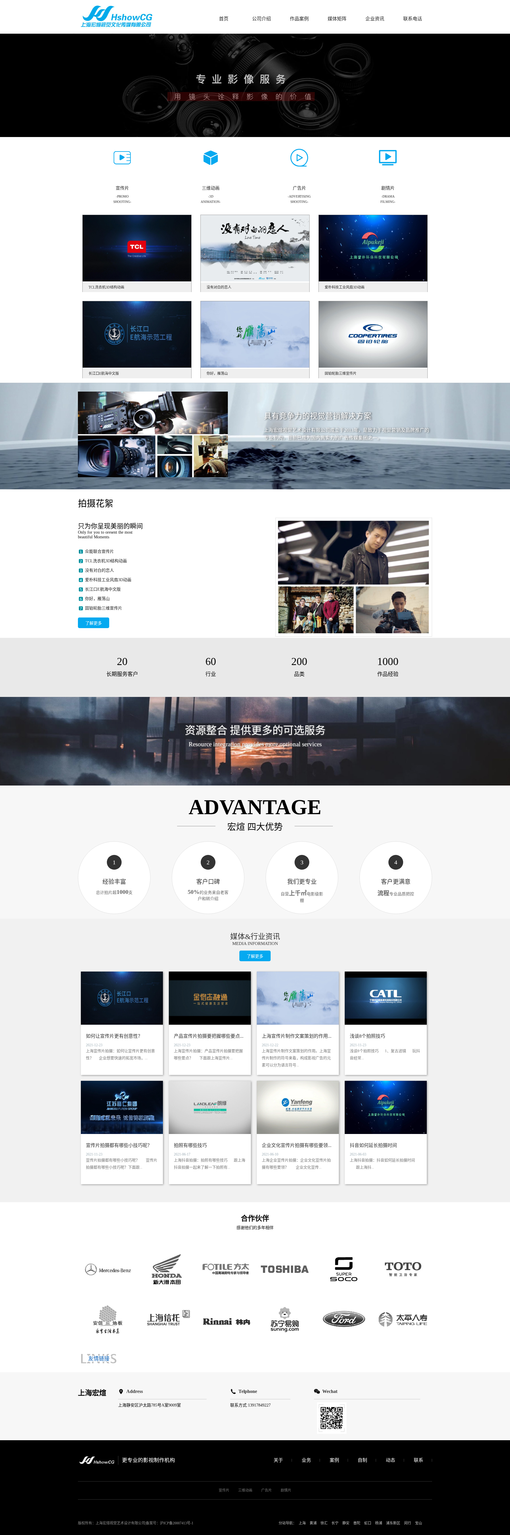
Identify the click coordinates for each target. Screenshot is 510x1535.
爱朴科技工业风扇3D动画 (108, 580)
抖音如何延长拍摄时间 (373, 1145)
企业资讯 (374, 18)
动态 (390, 1460)
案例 (334, 1460)
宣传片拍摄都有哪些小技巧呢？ (119, 1145)
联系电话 (412, 18)
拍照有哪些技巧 (190, 1145)
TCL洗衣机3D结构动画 (106, 561)
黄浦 (313, 1523)
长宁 (335, 1523)
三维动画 (245, 1490)
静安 (345, 1523)
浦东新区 (393, 1523)
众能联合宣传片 (99, 551)
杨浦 (378, 1523)
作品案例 (299, 18)
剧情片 (286, 1490)
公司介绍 (261, 18)
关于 (278, 1460)
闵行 (407, 1523)
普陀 (356, 1523)
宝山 (418, 1523)
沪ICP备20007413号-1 (176, 1523)
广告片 (266, 1490)
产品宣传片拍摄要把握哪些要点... (208, 1036)
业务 (306, 1460)
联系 (418, 1460)
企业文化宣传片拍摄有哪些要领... (296, 1145)
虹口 (367, 1523)
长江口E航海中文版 (103, 589)
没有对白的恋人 (99, 570)
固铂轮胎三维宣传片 (103, 608)
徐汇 (324, 1523)
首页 (223, 18)
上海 (302, 1523)
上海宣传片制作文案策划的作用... (296, 1036)
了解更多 (93, 623)
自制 (362, 1460)
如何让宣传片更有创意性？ (114, 1036)
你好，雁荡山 (97, 599)
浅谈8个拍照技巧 (367, 1036)
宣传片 (224, 1490)
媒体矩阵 (337, 18)
